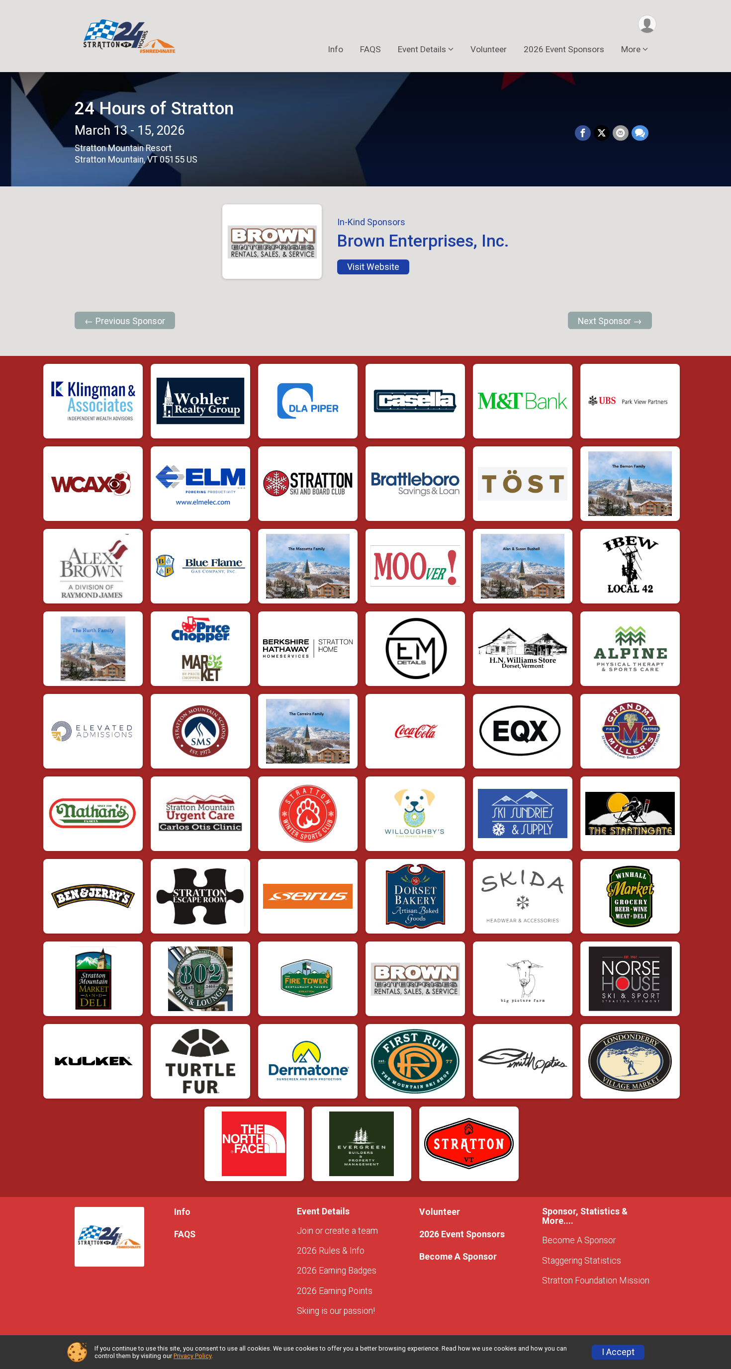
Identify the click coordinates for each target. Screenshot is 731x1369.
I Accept (618, 1352)
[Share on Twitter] (602, 133)
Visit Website (373, 267)
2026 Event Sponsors (564, 49)
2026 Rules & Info (331, 1251)
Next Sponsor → (610, 321)
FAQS (370, 49)
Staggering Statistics (581, 1261)
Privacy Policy (192, 1356)
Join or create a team (337, 1231)
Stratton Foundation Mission (595, 1280)
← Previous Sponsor (125, 321)
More (630, 49)
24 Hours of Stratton (154, 108)
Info (335, 49)
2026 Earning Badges (336, 1271)
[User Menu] (647, 24)
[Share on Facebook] (583, 133)
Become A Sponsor (458, 1257)
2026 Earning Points (334, 1291)
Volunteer (488, 49)
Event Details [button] (422, 49)
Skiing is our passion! (336, 1311)
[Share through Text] (640, 133)
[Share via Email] (621, 133)
